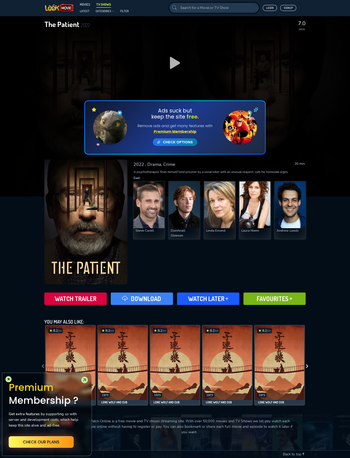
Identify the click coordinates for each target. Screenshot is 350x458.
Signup (288, 8)
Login (270, 8)
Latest (85, 11)
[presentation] (42, 366)
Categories (103, 11)
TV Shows (103, 4)
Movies (85, 4)
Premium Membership (175, 131)
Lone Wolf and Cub (114, 402)
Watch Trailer (75, 298)
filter (124, 11)
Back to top (292, 454)
